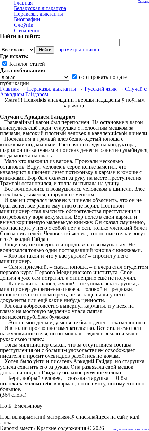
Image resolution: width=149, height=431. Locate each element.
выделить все (123, 429)
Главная (9, 89)
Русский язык (101, 89)
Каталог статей (26, 64)
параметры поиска (77, 49)
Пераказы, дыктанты (51, 89)
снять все (142, 429)
